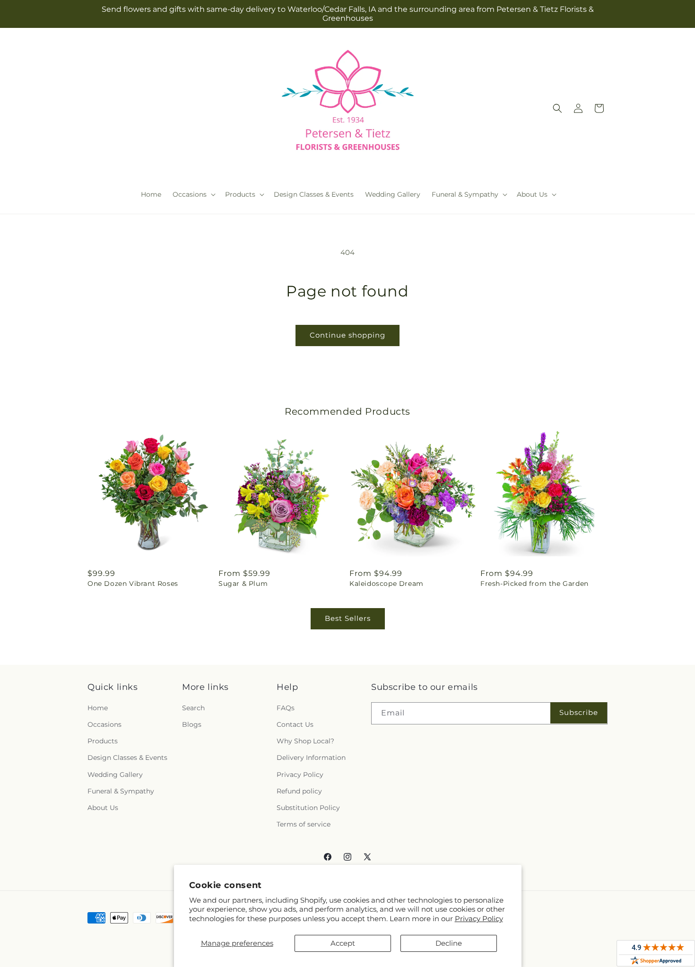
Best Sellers (348, 618)
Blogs (191, 724)
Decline (448, 943)
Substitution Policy (308, 807)
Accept (342, 943)
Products (102, 741)
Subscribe (578, 712)
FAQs (286, 708)
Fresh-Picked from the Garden (534, 583)
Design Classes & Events (127, 757)
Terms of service (303, 824)
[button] (193, 194)
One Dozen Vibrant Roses (132, 583)
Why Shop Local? (305, 741)
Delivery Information (311, 757)
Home (97, 708)
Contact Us (295, 724)
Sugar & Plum (243, 583)
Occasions (104, 724)
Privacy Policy (479, 918)
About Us (102, 807)
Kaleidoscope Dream (386, 583)
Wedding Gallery (115, 774)
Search (193, 708)
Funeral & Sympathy (120, 791)
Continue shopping (347, 335)
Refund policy (299, 791)
